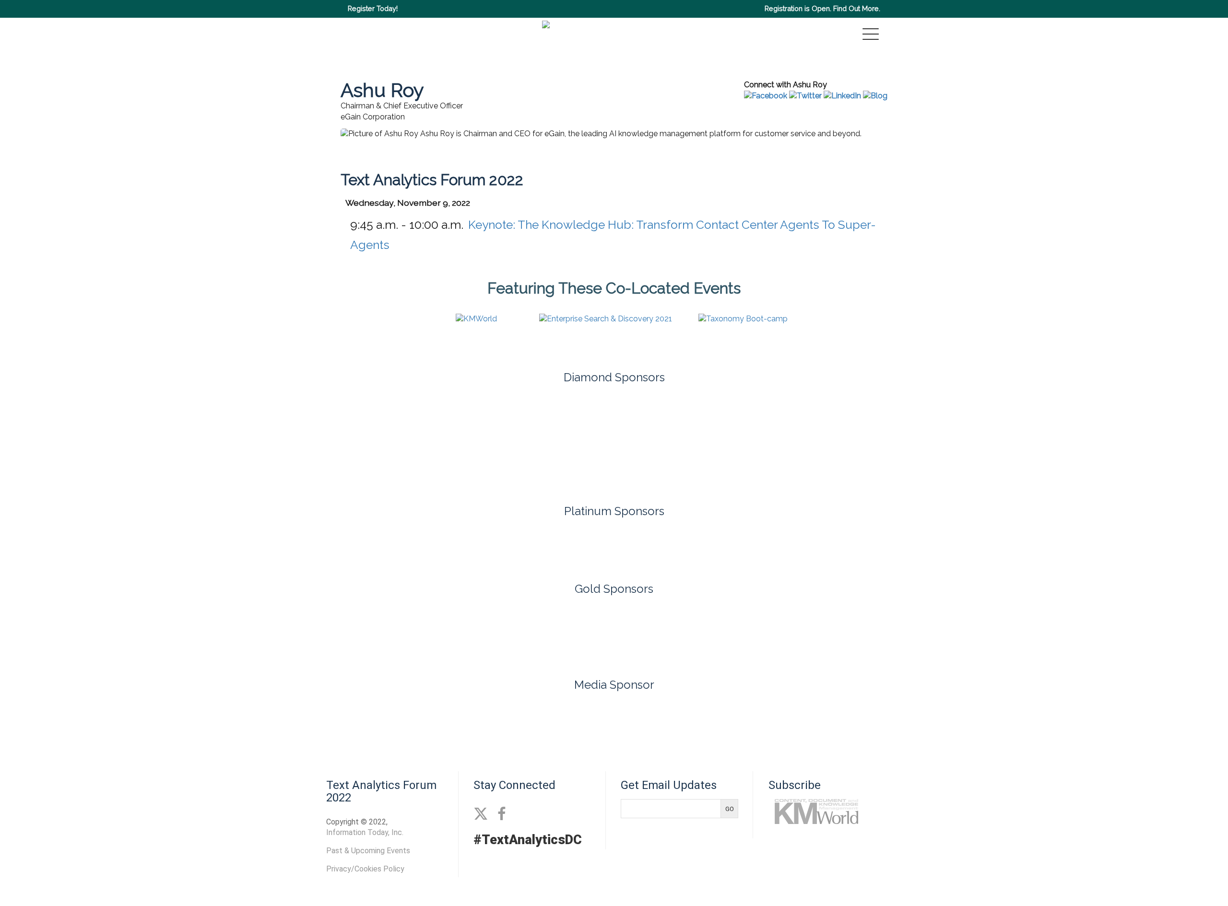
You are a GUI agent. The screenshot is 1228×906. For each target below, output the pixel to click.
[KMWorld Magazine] (614, 716)
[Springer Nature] (838, 633)
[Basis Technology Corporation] (389, 633)
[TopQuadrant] (614, 465)
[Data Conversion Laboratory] (502, 633)
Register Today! (373, 8)
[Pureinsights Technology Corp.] (670, 416)
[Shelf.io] (895, 416)
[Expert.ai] (221, 416)
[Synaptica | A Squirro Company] (1119, 416)
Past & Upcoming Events (368, 850)
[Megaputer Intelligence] (726, 633)
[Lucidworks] (333, 416)
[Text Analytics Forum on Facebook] (501, 814)
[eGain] (109, 416)
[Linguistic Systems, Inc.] (614, 633)
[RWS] (782, 416)
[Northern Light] (558, 545)
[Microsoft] (446, 416)
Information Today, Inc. (364, 832)
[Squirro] (670, 545)
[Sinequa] (1007, 416)
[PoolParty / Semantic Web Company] (558, 416)
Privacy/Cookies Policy (365, 868)
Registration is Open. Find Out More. (822, 8)
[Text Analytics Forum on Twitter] (480, 814)
